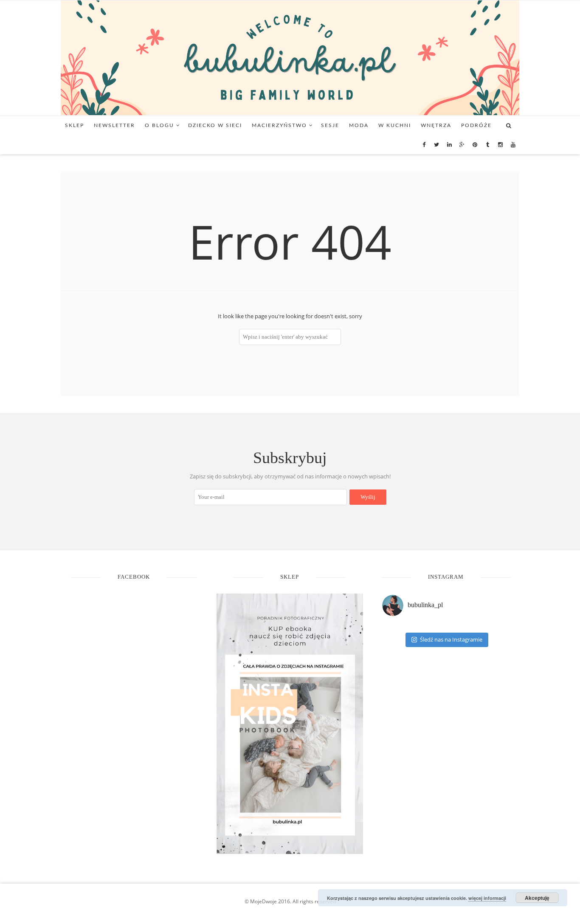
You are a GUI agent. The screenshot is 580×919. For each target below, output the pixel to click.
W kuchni (394, 125)
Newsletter (114, 125)
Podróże (476, 125)
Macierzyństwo (279, 125)
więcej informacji (487, 898)
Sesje (330, 125)
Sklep (74, 125)
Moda (359, 125)
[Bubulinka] (290, 57)
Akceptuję (537, 898)
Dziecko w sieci (215, 125)
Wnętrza (436, 125)
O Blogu (159, 125)
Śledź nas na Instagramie (451, 639)
